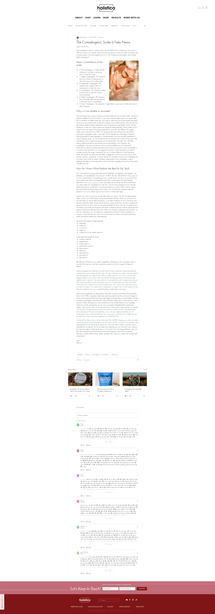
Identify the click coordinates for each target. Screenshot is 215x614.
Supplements (114, 26)
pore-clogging (95, 354)
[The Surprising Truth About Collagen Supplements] (107, 379)
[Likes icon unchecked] (81, 445)
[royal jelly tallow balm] (80, 379)
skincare (87, 354)
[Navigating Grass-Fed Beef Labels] (135, 379)
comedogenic (105, 354)
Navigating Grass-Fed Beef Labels (133, 390)
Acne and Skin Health (81, 26)
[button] (206, 7)
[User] (203, 7)
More (134, 26)
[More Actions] (138, 425)
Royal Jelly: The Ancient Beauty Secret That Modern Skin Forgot (80, 390)
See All (145, 369)
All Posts (70, 26)
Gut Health (93, 26)
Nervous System (125, 26)
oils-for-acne (114, 354)
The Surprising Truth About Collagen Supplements (105, 390)
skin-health (80, 354)
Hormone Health (103, 26)
